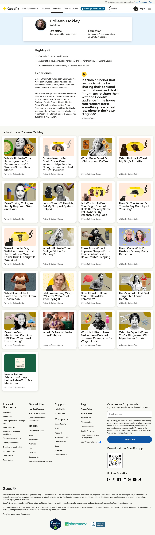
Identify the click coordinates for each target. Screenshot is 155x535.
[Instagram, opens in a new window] (108, 479)
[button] (93, 8)
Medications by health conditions (11, 433)
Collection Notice (87, 426)
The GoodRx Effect (62, 437)
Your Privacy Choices (89, 442)
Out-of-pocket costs (11, 443)
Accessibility (60, 413)
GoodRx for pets (9, 451)
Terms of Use (86, 418)
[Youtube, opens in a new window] (134, 479)
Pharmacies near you (37, 413)
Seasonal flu (34, 457)
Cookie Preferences (88, 431)
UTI (30, 448)
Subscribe (121, 440)
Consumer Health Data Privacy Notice (90, 436)
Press (57, 428)
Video (31, 435)
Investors (58, 450)
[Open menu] (149, 8)
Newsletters (33, 439)
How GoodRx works (36, 409)
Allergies (32, 444)
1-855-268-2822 (130, 507)
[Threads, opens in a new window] (129, 479)
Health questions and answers (40, 461)
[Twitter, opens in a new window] (114, 479)
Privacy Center (86, 413)
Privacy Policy (86, 409)
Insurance (7, 412)
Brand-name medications (12, 447)
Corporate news (61, 455)
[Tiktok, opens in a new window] (139, 479)
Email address (115, 414)
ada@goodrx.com (144, 507)
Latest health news (36, 431)
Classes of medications (12, 438)
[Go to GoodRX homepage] (11, 8)
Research (58, 433)
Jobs (57, 446)
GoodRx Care (8, 460)
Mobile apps (7, 416)
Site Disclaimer (87, 422)
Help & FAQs (60, 409)
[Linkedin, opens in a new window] (124, 479)
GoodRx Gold (8, 456)
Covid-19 (32, 453)
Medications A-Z (9, 427)
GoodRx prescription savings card (14, 422)
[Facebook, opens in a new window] (119, 479)
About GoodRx (60, 424)
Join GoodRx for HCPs (143, 2)
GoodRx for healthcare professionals (38, 419)
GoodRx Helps (60, 442)
